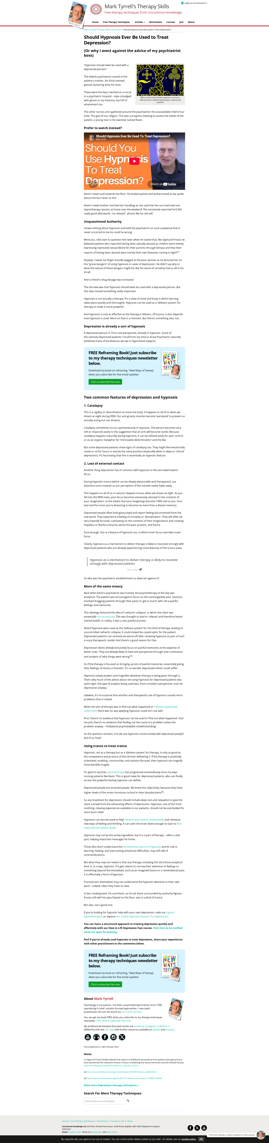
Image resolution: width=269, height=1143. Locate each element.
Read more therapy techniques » (111, 1085)
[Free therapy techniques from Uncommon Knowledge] (77, 28)
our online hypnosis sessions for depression (142, 916)
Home (65, 1121)
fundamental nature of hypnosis (142, 846)
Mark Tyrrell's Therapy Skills (137, 6)
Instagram (150, 1026)
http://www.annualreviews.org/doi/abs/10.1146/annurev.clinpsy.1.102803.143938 (124, 1078)
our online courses (131, 1011)
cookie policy (189, 1139)
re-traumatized (106, 616)
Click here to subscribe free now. (113, 1020)
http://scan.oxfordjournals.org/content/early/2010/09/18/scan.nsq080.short (122, 1071)
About (130, 1121)
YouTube (109, 1029)
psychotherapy (115, 772)
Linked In (162, 1026)
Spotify (156, 1029)
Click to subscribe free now (105, 381)
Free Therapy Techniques (82, 1121)
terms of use (112, 1132)
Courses (114, 1121)
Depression (116, 29)
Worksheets (102, 1121)
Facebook (139, 1026)
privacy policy (96, 1132)
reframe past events (144, 819)
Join (122, 1121)
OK (201, 1139)
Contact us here (75, 1132)
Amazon (169, 1029)
